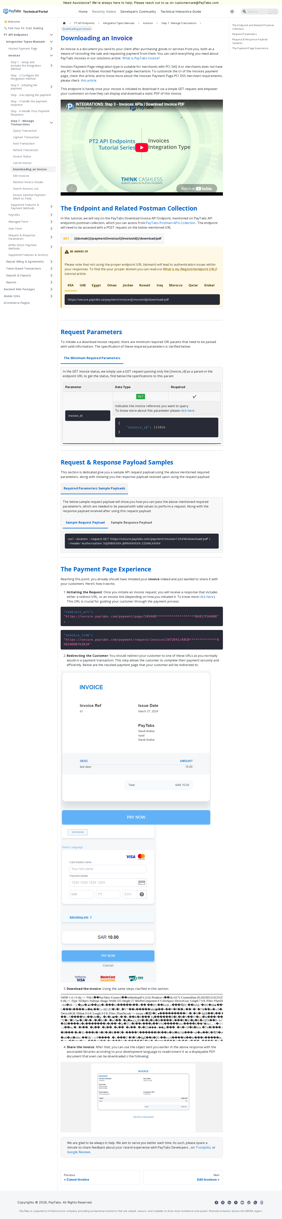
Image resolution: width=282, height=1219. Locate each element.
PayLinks (14, 215)
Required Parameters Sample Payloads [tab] (94, 488)
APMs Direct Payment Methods (22, 246)
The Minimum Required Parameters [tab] (92, 358)
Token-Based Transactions (23, 268)
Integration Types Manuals (25, 41)
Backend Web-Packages (19, 289)
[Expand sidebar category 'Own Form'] (51, 229)
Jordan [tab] (128, 285)
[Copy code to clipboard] (215, 299)
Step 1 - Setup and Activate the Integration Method (26, 65)
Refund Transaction (25, 150)
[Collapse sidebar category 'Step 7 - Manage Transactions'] (51, 122)
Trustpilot (202, 1147)
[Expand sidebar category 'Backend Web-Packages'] (51, 289)
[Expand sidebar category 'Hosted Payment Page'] (51, 48)
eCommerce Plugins (17, 303)
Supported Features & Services (28, 255)
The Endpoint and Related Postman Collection (253, 27)
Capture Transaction (26, 137)
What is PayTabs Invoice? (141, 58)
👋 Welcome (12, 21)
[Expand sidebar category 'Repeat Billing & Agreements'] (51, 262)
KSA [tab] (71, 285)
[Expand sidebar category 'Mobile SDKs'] (51, 296)
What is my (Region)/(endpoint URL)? (190, 269)
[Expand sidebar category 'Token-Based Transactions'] (51, 268)
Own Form (15, 228)
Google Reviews (78, 1152)
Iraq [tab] (160, 285)
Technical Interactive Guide (181, 11)
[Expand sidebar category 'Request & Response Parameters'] (51, 236)
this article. (89, 80)
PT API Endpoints (16, 34)
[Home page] (64, 23)
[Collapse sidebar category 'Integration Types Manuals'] (51, 42)
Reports (11, 282)
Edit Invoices (21, 176)
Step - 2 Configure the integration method (25, 77)
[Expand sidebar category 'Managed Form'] (51, 222)
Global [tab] (209, 285)
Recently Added (104, 11)
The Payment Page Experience (250, 48)
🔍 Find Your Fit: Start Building (23, 28)
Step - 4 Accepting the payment (31, 95)
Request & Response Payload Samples (250, 41)
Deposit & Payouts (18, 275)
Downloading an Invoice (30, 169)
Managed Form (18, 221)
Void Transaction (24, 143)
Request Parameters (244, 34)
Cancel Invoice (22, 163)
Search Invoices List (26, 188)
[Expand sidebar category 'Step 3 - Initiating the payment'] (51, 86)
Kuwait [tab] (144, 285)
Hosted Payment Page (22, 48)
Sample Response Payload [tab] (131, 522)
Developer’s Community (138, 11)
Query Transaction (25, 130)
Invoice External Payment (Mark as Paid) (29, 196)
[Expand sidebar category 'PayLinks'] (51, 215)
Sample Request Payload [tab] (85, 522)
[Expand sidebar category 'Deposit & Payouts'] (51, 275)
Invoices (14, 55)
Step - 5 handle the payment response (29, 103)
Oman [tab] (112, 285)
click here (187, 410)
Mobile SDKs (12, 296)
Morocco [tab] (176, 285)
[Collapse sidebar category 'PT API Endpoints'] (51, 35)
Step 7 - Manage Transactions (22, 122)
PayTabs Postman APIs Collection (170, 223)
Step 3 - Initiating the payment (24, 86)
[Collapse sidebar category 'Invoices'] (51, 55)
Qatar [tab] (193, 285)
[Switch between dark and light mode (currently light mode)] (232, 11)
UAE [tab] (83, 285)
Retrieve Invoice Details (28, 182)
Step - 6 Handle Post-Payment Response (30, 112)
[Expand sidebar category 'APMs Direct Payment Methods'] (51, 246)
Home (83, 11)
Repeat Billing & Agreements (25, 261)
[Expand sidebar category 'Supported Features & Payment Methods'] (51, 206)
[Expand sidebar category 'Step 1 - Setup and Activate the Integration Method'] (51, 65)
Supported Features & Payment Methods (25, 206)
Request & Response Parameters (21, 236)
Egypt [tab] (96, 285)
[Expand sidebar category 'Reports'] (51, 282)
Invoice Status (22, 156)
